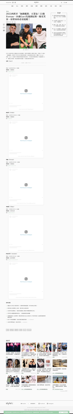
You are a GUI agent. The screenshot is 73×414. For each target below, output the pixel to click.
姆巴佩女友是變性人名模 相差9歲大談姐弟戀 (18, 308)
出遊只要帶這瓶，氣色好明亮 (43, 385)
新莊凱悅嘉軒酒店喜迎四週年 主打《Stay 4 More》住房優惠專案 (60, 16)
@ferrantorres (12, 165)
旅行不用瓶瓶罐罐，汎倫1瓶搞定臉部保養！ (59, 369)
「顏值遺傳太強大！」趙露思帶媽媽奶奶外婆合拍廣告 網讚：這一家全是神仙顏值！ (29, 370)
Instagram (51, 403)
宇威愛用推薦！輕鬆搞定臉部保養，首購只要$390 (29, 385)
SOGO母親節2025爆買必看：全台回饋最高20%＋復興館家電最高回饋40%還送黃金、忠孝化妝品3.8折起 (29, 354)
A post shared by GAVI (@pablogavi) (26, 109)
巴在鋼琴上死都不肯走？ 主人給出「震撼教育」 (60, 21)
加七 (15, 22)
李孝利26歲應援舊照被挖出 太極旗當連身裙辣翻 (19, 313)
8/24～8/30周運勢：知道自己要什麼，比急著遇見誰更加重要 (60, 29)
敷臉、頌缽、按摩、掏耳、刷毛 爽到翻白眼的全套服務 (60, 25)
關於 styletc (23, 403)
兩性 (46, 6)
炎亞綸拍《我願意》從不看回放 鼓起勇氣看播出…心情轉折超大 (13, 353)
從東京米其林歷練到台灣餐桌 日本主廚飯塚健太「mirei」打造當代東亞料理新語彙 (60, 34)
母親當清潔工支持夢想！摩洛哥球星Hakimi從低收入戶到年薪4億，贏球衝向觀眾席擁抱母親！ (27, 316)
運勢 (41, 6)
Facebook (42, 403)
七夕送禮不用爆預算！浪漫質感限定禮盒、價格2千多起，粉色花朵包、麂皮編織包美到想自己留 (44, 370)
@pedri (10, 118)
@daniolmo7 (11, 212)
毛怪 (51, 6)
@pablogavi (11, 71)
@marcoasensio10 (13, 259)
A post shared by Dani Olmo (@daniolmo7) (26, 250)
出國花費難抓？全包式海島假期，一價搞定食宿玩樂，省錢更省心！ (60, 386)
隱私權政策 (27, 412)
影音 (56, 6)
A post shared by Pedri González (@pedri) (26, 156)
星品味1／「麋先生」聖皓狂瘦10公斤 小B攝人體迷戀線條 (13, 385)
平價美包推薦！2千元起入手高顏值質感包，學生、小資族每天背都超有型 (60, 354)
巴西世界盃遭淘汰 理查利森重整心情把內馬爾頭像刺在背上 (21, 310)
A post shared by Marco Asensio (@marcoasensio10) (26, 297)
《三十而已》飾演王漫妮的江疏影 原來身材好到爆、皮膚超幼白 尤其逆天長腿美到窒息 (44, 354)
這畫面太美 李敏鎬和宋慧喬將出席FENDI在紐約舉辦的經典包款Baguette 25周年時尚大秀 (13, 370)
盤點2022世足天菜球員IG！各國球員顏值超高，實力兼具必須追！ (23, 305)
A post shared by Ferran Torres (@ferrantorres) (26, 203)
